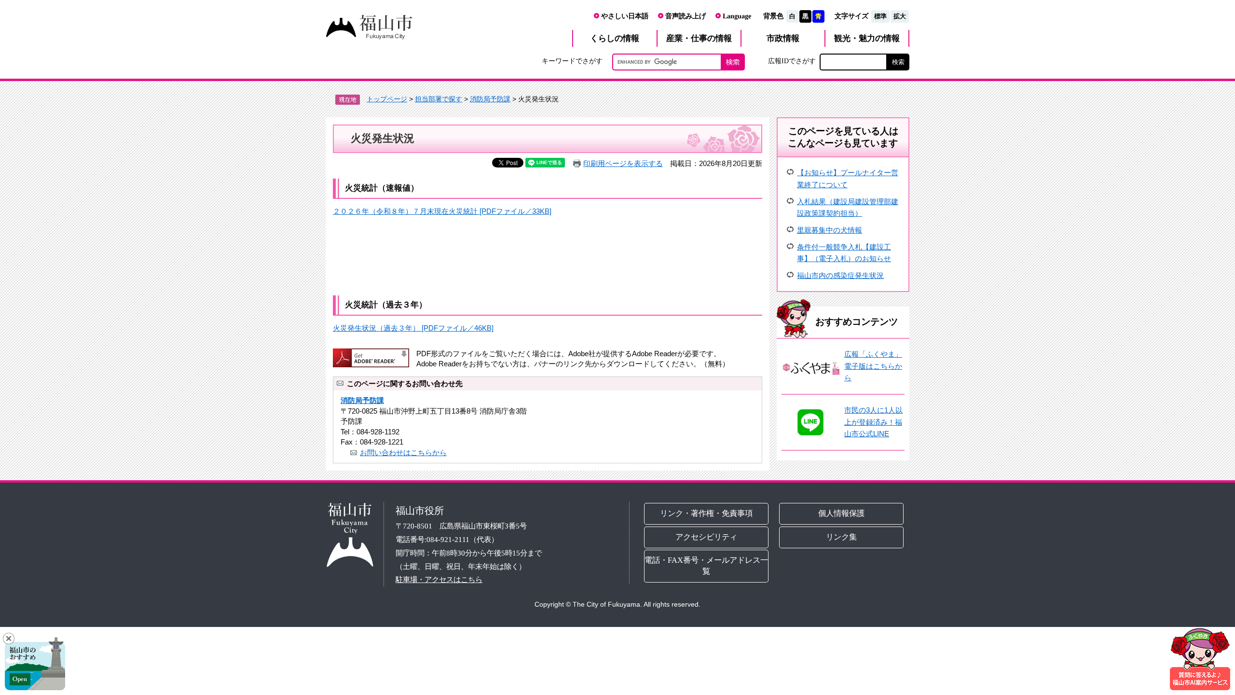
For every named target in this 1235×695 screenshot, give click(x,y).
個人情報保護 (842, 512)
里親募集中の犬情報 (829, 230)
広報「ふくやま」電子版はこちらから (873, 366)
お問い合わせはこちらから (403, 452)
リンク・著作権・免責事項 (706, 512)
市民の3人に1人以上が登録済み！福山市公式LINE (873, 422)
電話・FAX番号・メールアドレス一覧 (706, 566)
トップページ (387, 99)
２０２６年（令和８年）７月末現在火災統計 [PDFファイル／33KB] (442, 211)
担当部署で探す (438, 99)
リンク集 (841, 536)
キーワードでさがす (572, 61)
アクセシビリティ (706, 536)
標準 (880, 16)
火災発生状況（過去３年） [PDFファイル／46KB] (413, 328)
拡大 (899, 16)
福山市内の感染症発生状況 (840, 275)
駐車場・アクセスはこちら (439, 579)
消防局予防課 (490, 99)
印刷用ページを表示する (623, 163)
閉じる (8, 638)
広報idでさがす (792, 61)
